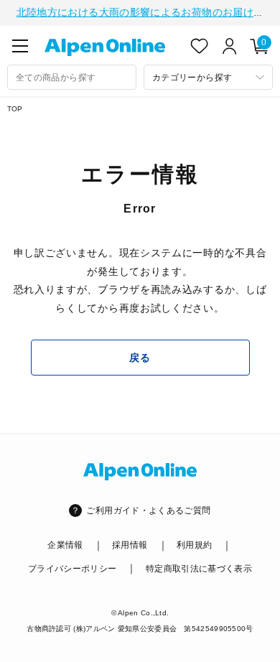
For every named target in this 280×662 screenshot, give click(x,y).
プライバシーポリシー (72, 569)
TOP (15, 109)
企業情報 (65, 545)
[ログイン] (230, 46)
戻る (139, 357)
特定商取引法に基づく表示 (199, 569)
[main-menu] (20, 46)
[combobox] (71, 77)
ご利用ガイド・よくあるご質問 (148, 510)
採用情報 (129, 545)
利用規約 (194, 545)
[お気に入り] (200, 46)
